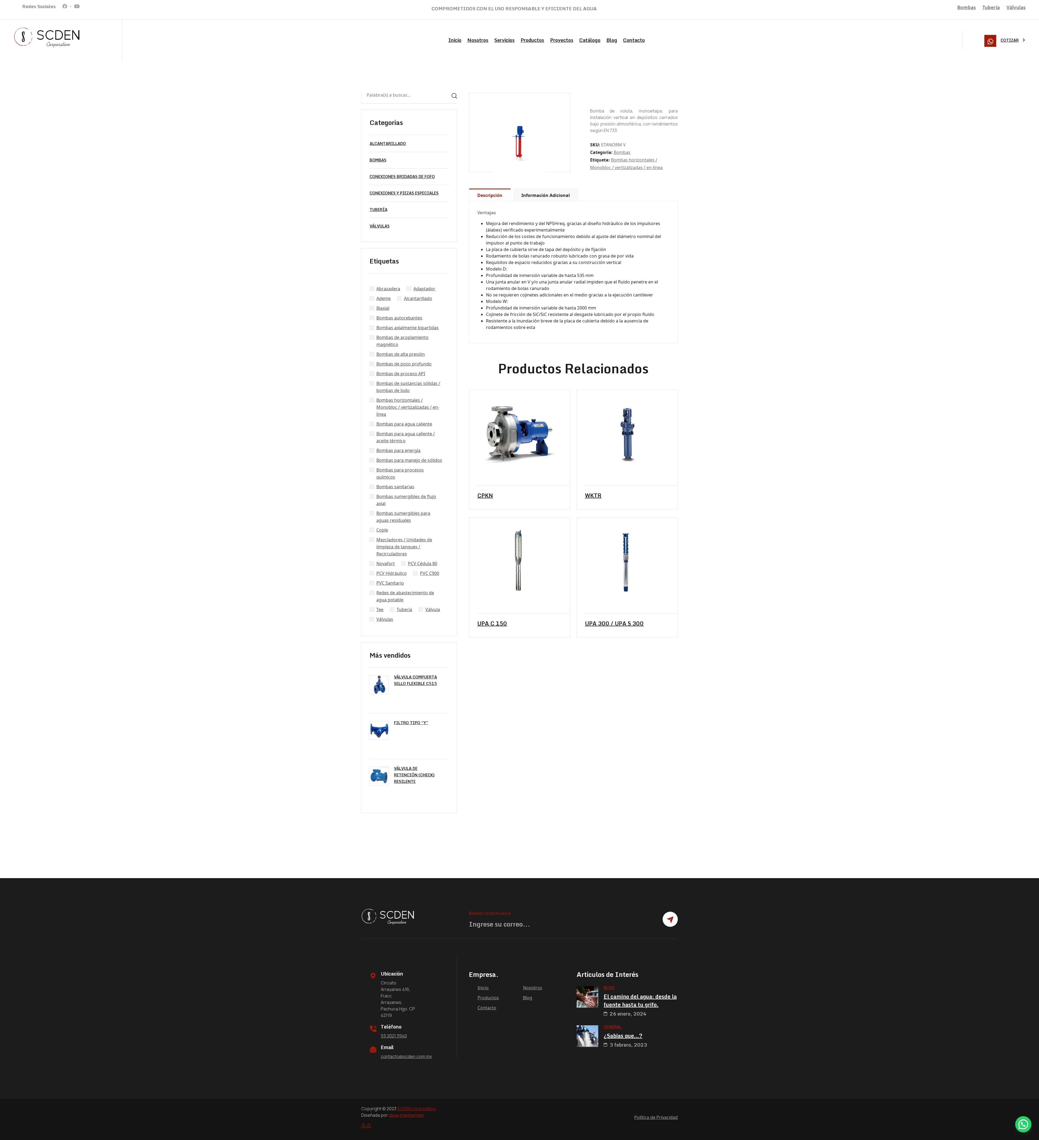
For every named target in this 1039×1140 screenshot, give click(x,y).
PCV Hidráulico (391, 573)
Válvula (432, 609)
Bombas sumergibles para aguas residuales (403, 516)
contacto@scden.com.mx (406, 1056)
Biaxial (382, 308)
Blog (611, 40)
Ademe (383, 298)
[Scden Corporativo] (47, 37)
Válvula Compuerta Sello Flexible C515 (415, 680)
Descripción (489, 195)
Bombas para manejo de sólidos (409, 460)
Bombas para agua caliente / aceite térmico (405, 437)
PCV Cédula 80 (422, 563)
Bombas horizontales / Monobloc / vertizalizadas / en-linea (407, 407)
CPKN (485, 496)
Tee (379, 609)
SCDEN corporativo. (417, 1109)
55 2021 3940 (394, 1036)
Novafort (385, 563)
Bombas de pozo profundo (404, 364)
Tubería (991, 7)
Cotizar (1010, 40)
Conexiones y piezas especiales (404, 193)
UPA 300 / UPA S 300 (614, 624)
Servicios (504, 40)
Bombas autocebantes (399, 318)
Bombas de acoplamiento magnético (402, 340)
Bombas (966, 7)
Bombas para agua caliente (404, 424)
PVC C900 (429, 573)
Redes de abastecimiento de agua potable (405, 596)
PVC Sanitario (390, 583)
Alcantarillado (388, 143)
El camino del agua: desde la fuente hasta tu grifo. (640, 1001)
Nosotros (477, 40)
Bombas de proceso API (400, 374)
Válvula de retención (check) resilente (414, 775)
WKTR (593, 496)
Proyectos (561, 40)
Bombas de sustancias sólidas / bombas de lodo (408, 386)
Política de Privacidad (656, 1117)
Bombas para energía (398, 450)
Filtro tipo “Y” (411, 723)
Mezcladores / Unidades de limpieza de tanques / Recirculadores (404, 547)
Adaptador (424, 289)
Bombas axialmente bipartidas (407, 328)
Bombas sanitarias (395, 487)
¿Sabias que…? (623, 1036)
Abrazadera (388, 289)
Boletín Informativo (490, 913)
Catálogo (589, 40)
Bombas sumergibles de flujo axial (406, 499)
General (613, 1027)
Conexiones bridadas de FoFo (402, 176)
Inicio (454, 40)
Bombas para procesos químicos (400, 473)
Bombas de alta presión (400, 354)
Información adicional (545, 195)
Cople (382, 530)
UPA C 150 (492, 624)
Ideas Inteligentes (406, 1115)
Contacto (634, 40)
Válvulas (1016, 7)
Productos (532, 40)
